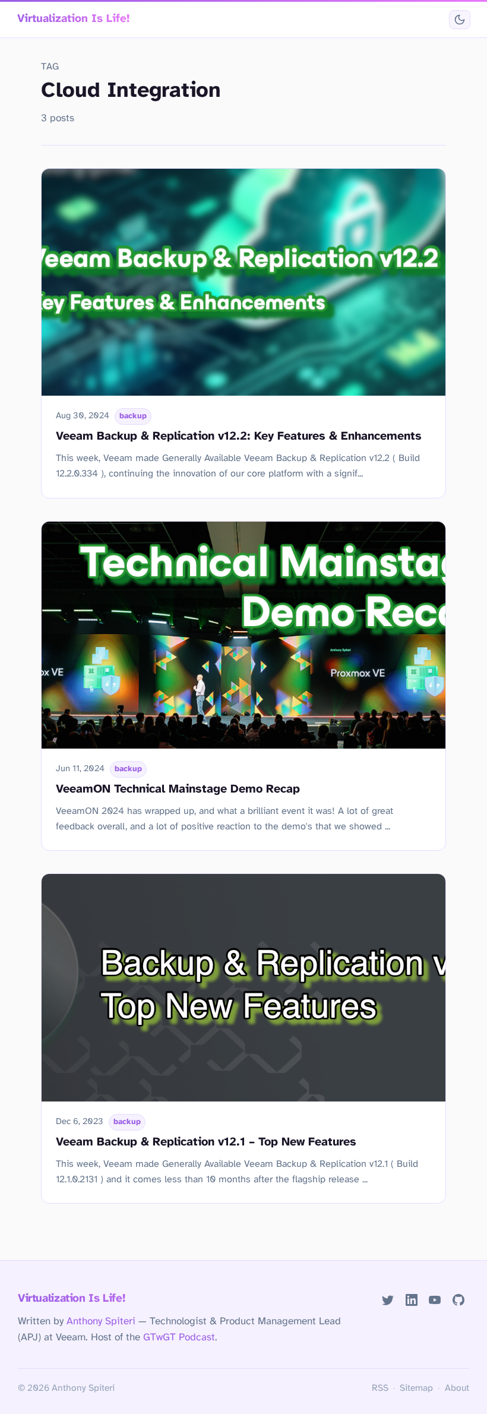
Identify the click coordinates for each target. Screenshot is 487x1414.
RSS (380, 1388)
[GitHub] (458, 1299)
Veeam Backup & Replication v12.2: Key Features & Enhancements (239, 436)
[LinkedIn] (411, 1299)
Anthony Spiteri (101, 1321)
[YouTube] (435, 1299)
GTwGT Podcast (179, 1337)
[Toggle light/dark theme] (459, 20)
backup (133, 416)
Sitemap (416, 1388)
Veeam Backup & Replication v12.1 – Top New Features (206, 1142)
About (457, 1388)
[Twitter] (387, 1299)
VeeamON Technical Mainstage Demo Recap (178, 789)
